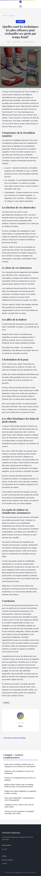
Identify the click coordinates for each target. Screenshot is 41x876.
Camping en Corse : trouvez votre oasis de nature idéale (19, 806)
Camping (11, 15)
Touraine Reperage (11, 832)
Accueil (4, 15)
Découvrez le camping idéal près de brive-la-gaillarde (20, 779)
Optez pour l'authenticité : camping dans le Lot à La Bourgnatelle (19, 799)
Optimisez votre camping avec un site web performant (19, 772)
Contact (4, 863)
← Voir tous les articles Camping (13, 738)
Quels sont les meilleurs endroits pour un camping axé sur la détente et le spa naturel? (20, 765)
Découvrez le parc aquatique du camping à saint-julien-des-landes (19, 812)
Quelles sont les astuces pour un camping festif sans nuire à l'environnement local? (18, 785)
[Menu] (20, 6)
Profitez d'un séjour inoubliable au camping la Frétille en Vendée (20, 792)
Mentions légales (7, 860)
